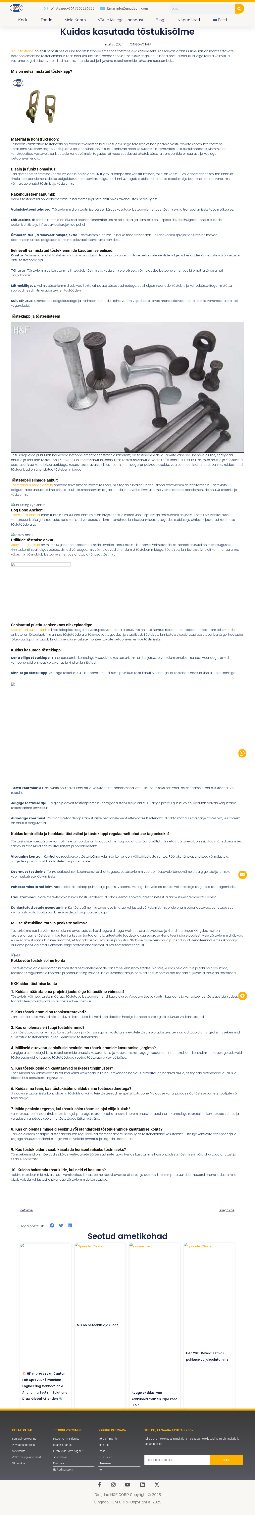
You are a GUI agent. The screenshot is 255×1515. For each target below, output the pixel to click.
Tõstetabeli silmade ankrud (32, 485)
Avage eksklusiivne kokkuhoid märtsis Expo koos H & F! (154, 1399)
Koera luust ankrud (25, 515)
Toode (46, 20)
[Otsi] (239, 9)
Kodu (23, 20)
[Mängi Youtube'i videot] (127, 387)
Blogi (160, 20)
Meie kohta (75, 20)
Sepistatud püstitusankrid (31, 629)
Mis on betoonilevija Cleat (97, 1325)
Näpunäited (189, 20)
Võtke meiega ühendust (120, 20)
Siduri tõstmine (22, 51)
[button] (52, 1225)
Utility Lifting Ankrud (25, 545)
